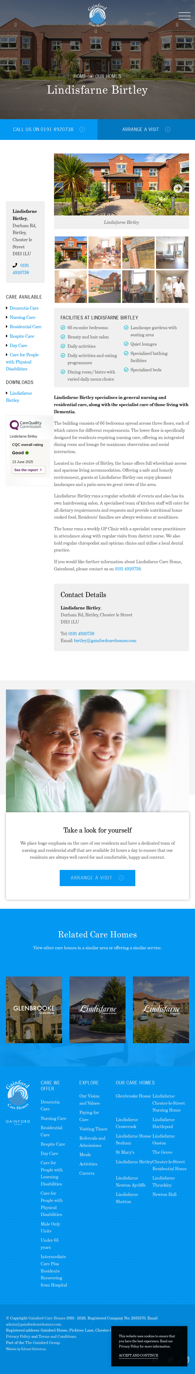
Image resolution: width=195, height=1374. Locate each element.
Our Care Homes (135, 1083)
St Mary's (125, 1152)
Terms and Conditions (57, 1336)
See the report (26, 470)
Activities (88, 1164)
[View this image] (71, 252)
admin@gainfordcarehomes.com (33, 1324)
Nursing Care (22, 317)
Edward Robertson (33, 1349)
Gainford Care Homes (47, 1318)
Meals (85, 1155)
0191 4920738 (128, 569)
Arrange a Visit (141, 129)
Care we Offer (50, 1086)
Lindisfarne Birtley (134, 1162)
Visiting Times (93, 1129)
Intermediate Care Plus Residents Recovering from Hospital (54, 1271)
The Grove (162, 1152)
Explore (89, 1083)
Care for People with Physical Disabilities (22, 362)
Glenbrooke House (133, 1096)
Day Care (18, 345)
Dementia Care (24, 308)
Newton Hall (164, 1194)
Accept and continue (138, 1355)
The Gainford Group (42, 1342)
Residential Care (25, 327)
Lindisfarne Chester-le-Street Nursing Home (168, 1103)
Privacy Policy (18, 1336)
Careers (86, 1173)
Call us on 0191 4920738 (44, 129)
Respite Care (22, 336)
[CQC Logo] (26, 429)
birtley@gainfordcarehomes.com (105, 641)
